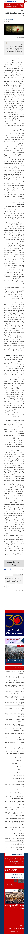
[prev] (15, 880)
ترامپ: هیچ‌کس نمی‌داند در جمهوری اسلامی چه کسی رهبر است (14, 720)
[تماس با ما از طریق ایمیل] (14, 870)
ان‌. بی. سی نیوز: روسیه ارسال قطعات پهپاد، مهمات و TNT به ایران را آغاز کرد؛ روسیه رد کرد (14, 823)
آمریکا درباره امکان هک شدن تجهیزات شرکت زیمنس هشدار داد (14, 834)
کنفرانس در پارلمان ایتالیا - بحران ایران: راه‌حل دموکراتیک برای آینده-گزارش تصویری (14, 906)
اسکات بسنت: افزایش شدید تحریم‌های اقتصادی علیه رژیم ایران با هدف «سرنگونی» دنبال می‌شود (14, 714)
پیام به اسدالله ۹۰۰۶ (19, 758)
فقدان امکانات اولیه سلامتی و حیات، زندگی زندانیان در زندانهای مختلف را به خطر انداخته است (14, 686)
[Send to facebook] (5, 569)
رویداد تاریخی (9, 586)
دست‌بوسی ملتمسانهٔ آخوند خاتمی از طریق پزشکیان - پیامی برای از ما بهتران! (14, 748)
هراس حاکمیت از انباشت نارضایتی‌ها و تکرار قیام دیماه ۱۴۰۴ (14, 738)
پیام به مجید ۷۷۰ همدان (18, 773)
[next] (15, 901)
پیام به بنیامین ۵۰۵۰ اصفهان (18, 764)
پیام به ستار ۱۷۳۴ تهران (19, 775)
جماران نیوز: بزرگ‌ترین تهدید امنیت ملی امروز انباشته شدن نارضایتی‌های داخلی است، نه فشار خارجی (14, 829)
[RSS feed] (16, 1)
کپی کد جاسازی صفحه (18, 575)
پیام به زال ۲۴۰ (20, 767)
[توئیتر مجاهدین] (10, 1)
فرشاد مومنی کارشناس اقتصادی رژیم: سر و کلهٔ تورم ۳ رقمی (14, 848)
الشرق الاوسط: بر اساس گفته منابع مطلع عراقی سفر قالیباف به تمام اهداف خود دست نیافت (14, 708)
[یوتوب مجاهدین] (12, 1)
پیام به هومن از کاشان (19, 781)
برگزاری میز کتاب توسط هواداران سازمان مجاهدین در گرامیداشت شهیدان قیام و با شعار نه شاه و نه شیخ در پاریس (14, 813)
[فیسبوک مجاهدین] (8, 1)
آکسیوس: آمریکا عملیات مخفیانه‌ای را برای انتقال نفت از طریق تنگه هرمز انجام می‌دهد (14, 808)
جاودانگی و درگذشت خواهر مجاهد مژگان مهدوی (14, 743)
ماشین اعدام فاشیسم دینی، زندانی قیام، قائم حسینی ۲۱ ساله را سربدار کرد (14, 797)
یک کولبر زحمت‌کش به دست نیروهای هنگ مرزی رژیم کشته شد (14, 672)
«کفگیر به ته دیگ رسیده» (18, 789)
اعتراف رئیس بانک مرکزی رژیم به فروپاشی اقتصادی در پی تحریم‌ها (14, 725)
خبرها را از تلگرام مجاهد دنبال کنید (14, 563)
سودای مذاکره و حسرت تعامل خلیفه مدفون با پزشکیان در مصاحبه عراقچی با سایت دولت (14, 681)
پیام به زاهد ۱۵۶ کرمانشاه (18, 778)
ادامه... (9, 863)
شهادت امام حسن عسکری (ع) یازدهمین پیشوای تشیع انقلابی (14, 785)
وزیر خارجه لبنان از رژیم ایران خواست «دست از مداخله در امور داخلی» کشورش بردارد (14, 692)
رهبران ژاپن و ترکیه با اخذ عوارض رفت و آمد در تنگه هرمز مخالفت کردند (14, 703)
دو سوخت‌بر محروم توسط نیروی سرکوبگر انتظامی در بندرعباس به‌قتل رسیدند (14, 677)
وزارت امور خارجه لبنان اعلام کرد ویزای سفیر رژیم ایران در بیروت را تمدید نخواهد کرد (14, 839)
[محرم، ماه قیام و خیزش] (14, 29)
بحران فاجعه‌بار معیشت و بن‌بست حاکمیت (15, 818)
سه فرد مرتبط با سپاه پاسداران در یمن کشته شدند (14, 734)
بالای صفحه (21, 924)
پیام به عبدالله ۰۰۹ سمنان (18, 770)
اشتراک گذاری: (20, 570)
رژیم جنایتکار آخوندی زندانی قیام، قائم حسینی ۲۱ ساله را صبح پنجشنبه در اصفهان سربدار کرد (14, 802)
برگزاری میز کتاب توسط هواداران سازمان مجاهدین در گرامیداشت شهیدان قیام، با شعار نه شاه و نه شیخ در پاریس (14, 753)
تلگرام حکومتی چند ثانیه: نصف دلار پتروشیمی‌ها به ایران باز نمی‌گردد (14, 843)
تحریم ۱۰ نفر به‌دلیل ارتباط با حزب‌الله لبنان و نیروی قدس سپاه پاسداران (14, 793)
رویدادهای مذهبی (9, 20)
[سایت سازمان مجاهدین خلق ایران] (14, 5)
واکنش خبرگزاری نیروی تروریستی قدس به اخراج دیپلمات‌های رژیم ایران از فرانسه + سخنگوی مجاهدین (14, 697)
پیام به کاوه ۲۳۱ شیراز (19, 761)
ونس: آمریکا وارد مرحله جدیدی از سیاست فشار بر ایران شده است (14, 729)
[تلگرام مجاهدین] (14, 1)
